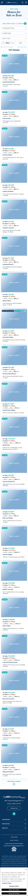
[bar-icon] (2, 2)
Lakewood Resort (8, 264)
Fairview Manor (7, 155)
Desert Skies (6, 626)
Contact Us (14, 808)
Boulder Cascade (8, 589)
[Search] (23, 3)
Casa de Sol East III (9, 481)
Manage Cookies (14, 886)
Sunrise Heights (7, 554)
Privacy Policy (14, 837)
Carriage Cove (7, 735)
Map (7, 43)
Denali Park (6, 445)
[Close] (26, 869)
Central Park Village (9, 410)
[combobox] (14, 23)
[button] (14, 28)
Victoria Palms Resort (9, 374)
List (20, 43)
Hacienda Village (8, 337)
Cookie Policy (6, 883)
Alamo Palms (7, 301)
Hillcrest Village (8, 518)
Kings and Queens (8, 772)
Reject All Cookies (14, 889)
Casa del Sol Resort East (10, 662)
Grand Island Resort (9, 82)
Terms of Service (14, 840)
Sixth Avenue (7, 118)
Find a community (8, 47)
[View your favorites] (26, 3)
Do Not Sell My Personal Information (14, 843)
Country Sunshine (8, 191)
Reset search (23, 47)
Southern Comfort (8, 228)
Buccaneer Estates (8, 699)
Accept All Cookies (14, 893)
